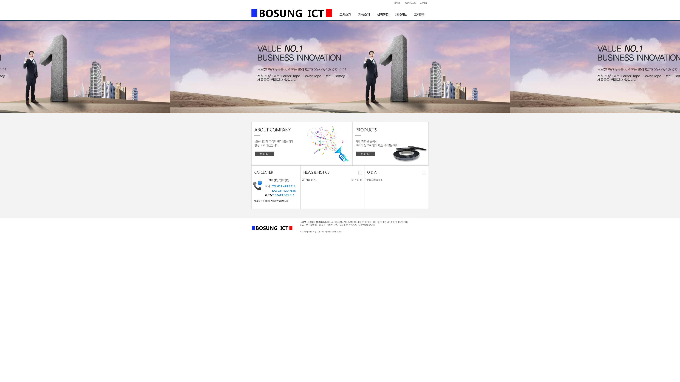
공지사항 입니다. (309, 180)
